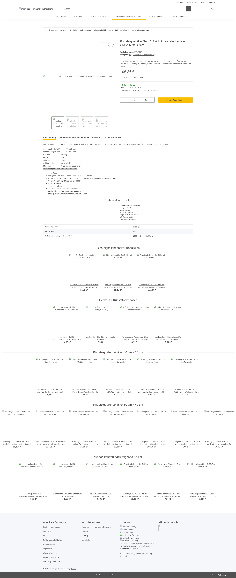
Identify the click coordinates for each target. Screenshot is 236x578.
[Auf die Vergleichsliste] (104, 44)
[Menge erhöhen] (151, 99)
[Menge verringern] (122, 99)
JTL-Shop (223, 575)
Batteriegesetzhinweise (52, 562)
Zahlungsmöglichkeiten (52, 540)
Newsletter (86, 540)
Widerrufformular (50, 553)
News (203, 2)
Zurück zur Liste (51, 30)
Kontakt (212, 2)
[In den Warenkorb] (45, 38)
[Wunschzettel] (202, 9)
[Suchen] (188, 8)
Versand (140, 77)
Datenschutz (48, 531)
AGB (45, 535)
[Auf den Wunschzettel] (111, 44)
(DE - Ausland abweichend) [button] (149, 90)
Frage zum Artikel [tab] (112, 137)
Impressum (47, 549)
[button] (197, 9)
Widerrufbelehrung (51, 557)
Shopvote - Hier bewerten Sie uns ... (96, 527)
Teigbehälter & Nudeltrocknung (142, 54)
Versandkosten (49, 544)
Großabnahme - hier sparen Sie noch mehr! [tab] (80, 137)
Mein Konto (192, 2)
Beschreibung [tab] (49, 137)
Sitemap (85, 535)
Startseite (179, 2)
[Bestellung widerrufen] (168, 528)
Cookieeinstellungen (51, 527)
